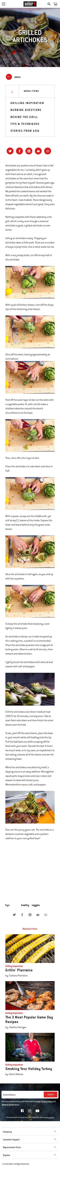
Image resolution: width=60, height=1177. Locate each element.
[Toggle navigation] (4, 4)
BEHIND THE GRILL (24, 117)
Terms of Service (8, 1104)
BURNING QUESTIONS (25, 110)
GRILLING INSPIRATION (27, 103)
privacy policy (49, 1118)
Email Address (9, 1094)
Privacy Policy (46, 1101)
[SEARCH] (49, 4)
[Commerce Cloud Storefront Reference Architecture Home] (30, 4)
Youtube (37, 1110)
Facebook (22, 1111)
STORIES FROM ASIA (25, 130)
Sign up (50, 1094)
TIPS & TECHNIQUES (25, 124)
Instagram (30, 1111)
